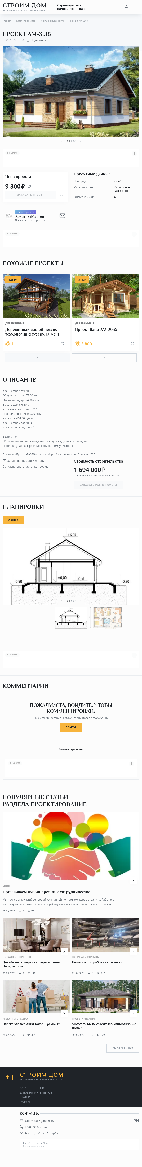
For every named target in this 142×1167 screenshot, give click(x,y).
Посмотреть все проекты (30, 220)
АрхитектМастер (29, 216)
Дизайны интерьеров (36, 1092)
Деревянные (14, 323)
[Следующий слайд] (104, 357)
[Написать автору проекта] (62, 216)
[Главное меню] (135, 7)
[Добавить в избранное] (61, 195)
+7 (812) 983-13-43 (36, 1127)
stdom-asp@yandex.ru (39, 1121)
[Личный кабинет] (126, 7)
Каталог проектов (33, 1088)
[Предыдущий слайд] (37, 357)
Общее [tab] (13, 520)
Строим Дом (25, 7)
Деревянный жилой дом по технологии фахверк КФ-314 (32, 332)
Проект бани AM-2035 (96, 329)
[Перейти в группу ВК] (136, 1120)
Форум (25, 1101)
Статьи (25, 1097)
